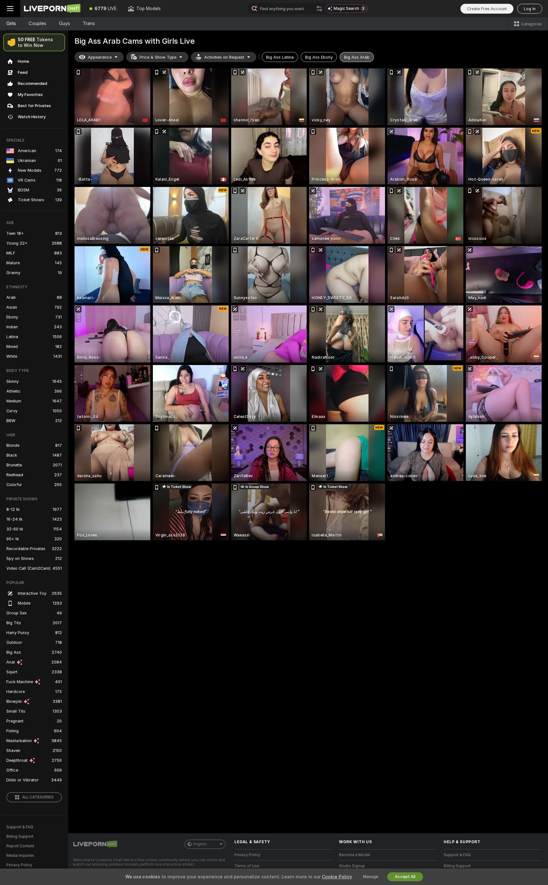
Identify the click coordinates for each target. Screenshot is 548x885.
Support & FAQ (19, 827)
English (200, 844)
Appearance (100, 57)
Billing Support (19, 836)
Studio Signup (352, 866)
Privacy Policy (19, 865)
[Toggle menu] (10, 8)
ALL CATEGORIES (38, 797)
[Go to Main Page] (52, 8)
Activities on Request (224, 57)
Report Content (20, 846)
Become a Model (354, 855)
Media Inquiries (20, 855)
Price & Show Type (158, 57)
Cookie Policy (337, 876)
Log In (530, 8)
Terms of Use (246, 866)
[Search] (319, 8)
